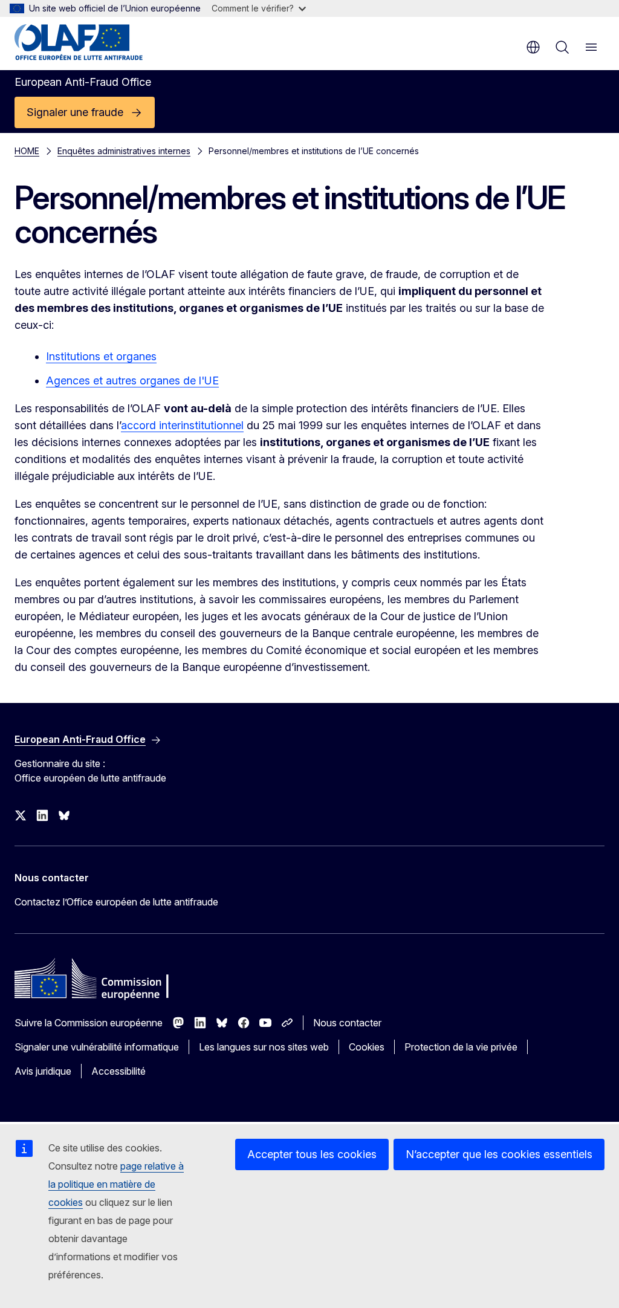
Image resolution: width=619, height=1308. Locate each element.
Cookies (366, 1047)
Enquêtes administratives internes (123, 151)
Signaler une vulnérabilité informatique (97, 1047)
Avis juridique (43, 1071)
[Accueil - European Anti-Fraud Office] (87, 42)
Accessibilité (118, 1071)
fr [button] (533, 47)
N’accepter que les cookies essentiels (499, 1154)
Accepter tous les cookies (312, 1154)
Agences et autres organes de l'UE (132, 380)
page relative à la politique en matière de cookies (116, 1184)
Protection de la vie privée (460, 1047)
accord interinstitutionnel (182, 425)
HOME (27, 151)
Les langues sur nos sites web (264, 1047)
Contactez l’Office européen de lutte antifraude (116, 902)
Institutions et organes (101, 356)
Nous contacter (347, 1023)
